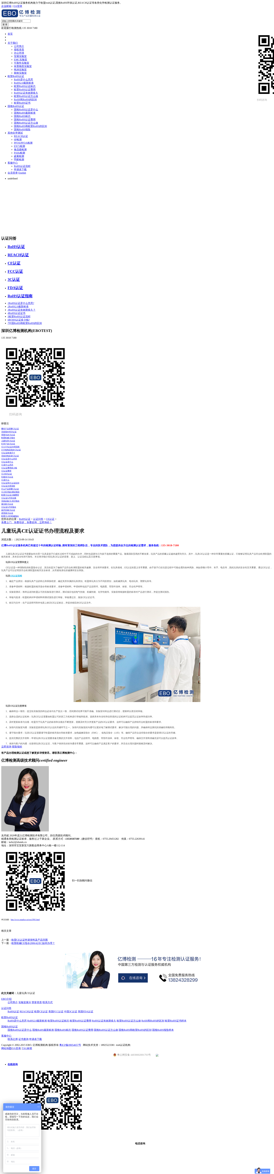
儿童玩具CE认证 (8, 441)
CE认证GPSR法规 (8, 498)
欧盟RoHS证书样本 (175, 1020)
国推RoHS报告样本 (163, 1030)
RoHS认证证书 (16, 313)
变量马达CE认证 (8, 435)
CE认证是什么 (7, 462)
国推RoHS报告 (22, 129)
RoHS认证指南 (20, 296)
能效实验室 (20, 73)
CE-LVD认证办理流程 (10, 447)
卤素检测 (19, 156)
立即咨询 (6, 746)
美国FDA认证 (85, 1011)
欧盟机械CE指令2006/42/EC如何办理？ (33, 943)
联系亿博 (13, 1039)
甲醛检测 (19, 159)
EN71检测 (19, 146)
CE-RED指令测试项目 (10, 492)
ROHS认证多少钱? (19, 319)
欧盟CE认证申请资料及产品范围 (29, 939)
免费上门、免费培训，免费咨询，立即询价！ (26, 522)
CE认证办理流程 (8, 486)
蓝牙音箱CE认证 (8, 510)
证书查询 (23, 1039)
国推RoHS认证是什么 (26, 109)
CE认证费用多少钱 (9, 468)
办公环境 (19, 53)
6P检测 (18, 139)
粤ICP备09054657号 (70, 1045)
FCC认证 (15, 271)
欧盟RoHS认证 (16, 76)
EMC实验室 (20, 59)
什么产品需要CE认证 (10, 489)
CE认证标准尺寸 (8, 453)
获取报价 (17, 746)
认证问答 (38, 519)
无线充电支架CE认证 (10, 456)
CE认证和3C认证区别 (10, 483)
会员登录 (13, 172)
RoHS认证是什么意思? (21, 303)
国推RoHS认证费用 (25, 119)
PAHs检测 (19, 152)
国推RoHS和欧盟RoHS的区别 (30, 126)
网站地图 (6, 1048)
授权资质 (19, 49)
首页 (10, 34)
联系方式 (47, 1002)
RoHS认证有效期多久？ (22, 309)
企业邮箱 (6, 6)
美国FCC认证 (55, 1011)
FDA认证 (15, 288)
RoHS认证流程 (22, 166)
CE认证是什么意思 (9, 459)
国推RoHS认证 (16, 106)
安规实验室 (20, 56)
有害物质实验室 (23, 66)
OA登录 (17, 6)
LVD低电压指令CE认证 (11, 450)
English (22, 172)
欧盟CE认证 (41, 1011)
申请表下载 (20, 169)
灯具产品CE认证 (8, 444)
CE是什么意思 (7, 465)
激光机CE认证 (7, 504)
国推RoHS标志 (22, 116)
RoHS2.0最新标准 (24, 83)
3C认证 (14, 279)
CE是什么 (5, 480)
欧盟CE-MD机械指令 (10, 516)
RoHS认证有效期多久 (26, 93)
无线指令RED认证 (8, 432)
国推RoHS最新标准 (25, 112)
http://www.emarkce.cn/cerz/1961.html (25, 919)
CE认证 (14, 263)
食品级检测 (20, 149)
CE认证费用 (6, 471)
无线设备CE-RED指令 (10, 501)
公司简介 (19, 46)
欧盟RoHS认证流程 (19, 316)
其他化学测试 (15, 132)
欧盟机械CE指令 (8, 438)
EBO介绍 (6, 999)
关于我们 (13, 43)
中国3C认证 (70, 1011)
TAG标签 (27, 1048)
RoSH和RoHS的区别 (25, 99)
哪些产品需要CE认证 (10, 429)
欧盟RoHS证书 (22, 103)
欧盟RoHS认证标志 (25, 86)
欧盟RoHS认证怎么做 (26, 96)
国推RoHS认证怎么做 (26, 122)
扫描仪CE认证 (7, 477)
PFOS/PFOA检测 (23, 142)
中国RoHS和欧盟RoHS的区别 (25, 323)
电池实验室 (20, 69)
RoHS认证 (16, 247)
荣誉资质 (37, 1002)
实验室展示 (24, 1002)
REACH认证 (21, 136)
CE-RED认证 (6, 474)
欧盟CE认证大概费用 (10, 495)
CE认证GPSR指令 (8, 507)
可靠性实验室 (21, 63)
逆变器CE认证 (7, 513)
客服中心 (13, 162)
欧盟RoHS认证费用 (25, 89)
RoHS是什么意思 (23, 79)
